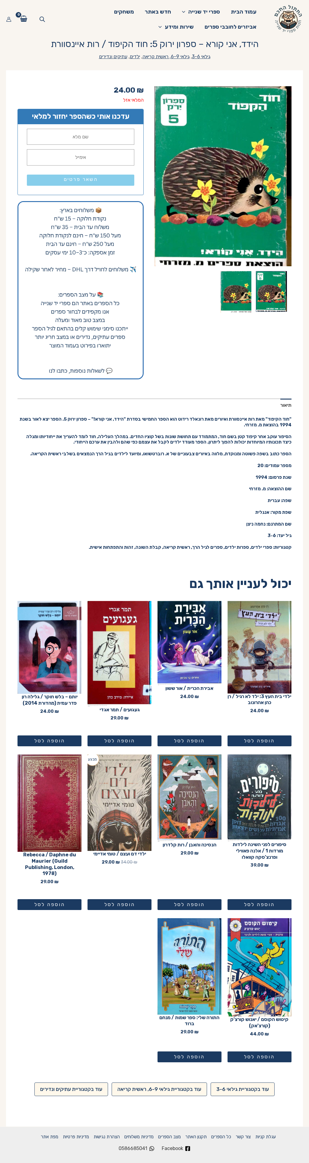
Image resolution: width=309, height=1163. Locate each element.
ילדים (135, 56)
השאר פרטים (81, 179)
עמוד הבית (243, 11)
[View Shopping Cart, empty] (24, 19)
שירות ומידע (179, 27)
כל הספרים (221, 1136)
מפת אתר (49, 1136)
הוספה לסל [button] (259, 741)
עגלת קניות (265, 1136)
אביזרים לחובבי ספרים (230, 27)
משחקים (124, 11)
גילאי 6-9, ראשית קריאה (166, 56)
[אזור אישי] (8, 19)
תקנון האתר (196, 1136)
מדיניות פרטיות (76, 1136)
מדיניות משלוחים (139, 1136)
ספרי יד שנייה (204, 11)
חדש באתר (158, 11)
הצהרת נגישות (107, 1136)
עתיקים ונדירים (113, 56)
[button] (185, 11)
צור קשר (243, 1136)
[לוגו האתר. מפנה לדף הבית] (288, 19)
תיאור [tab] (285, 405)
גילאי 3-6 (201, 56)
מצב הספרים (169, 1136)
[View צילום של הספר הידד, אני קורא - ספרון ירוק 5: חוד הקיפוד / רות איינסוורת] (271, 291)
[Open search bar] (42, 19)
